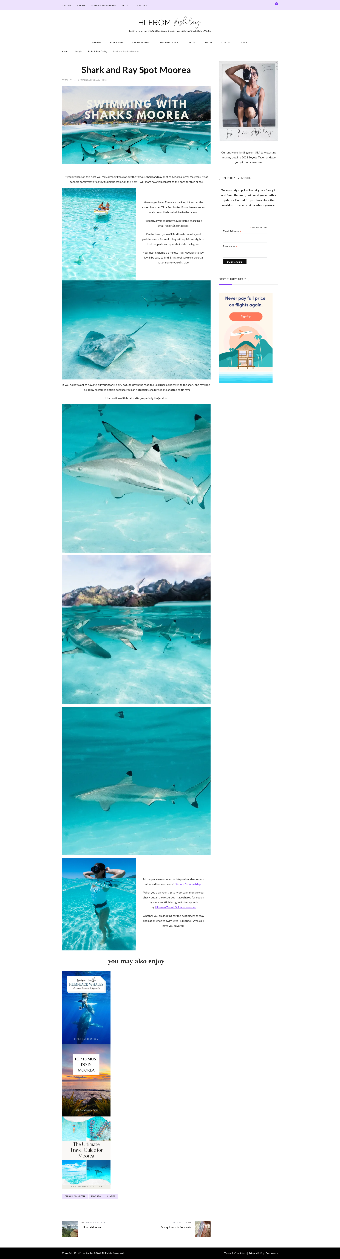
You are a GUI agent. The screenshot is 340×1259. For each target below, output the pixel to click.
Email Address (232, 231)
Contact (142, 5)
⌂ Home (66, 5)
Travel (81, 5)
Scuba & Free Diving (103, 5)
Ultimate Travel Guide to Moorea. (175, 907)
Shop (244, 42)
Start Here (117, 42)
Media (209, 42)
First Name (230, 246)
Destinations (169, 42)
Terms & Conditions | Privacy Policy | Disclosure (251, 1253)
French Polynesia (75, 1196)
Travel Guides (141, 42)
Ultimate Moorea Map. (187, 884)
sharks (111, 1196)
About (126, 5)
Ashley (68, 80)
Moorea (96, 1196)
